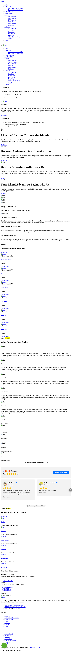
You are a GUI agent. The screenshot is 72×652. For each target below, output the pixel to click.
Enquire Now (5, 266)
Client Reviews (9, 55)
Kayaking (11, 35)
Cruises (6, 15)
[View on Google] (5, 484)
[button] (1, 489)
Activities (7, 27)
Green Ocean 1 (12, 16)
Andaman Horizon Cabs (15, 8)
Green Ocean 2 (12, 18)
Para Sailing (11, 33)
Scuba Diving (12, 28)
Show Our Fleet (8, 581)
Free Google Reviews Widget (36, 506)
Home (6, 5)
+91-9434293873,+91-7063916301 (15, 607)
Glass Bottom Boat (14, 37)
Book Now (4, 145)
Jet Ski (10, 38)
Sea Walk (11, 30)
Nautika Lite (12, 23)
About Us (4, 115)
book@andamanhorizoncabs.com (14, 605)
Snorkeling (11, 32)
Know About (8, 6)
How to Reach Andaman (15, 10)
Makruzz (11, 25)
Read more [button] (6, 497)
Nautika (10, 22)
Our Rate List (8, 13)
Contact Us (7, 40)
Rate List (7, 623)
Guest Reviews (9, 11)
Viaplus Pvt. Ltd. (35, 647)
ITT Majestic (12, 20)
